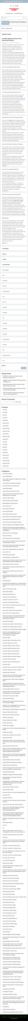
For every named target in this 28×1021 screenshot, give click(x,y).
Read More (4, 243)
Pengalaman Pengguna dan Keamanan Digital (12, 774)
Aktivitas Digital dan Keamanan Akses (11, 485)
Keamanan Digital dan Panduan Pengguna (12, 656)
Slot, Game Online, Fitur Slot (9, 857)
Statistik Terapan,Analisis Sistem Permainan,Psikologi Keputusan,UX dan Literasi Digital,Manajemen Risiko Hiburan (14, 871)
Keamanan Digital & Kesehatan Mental (11, 651)
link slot (4, 286)
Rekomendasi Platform (8, 822)
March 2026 (5, 420)
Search (3, 365)
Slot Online (5, 837)
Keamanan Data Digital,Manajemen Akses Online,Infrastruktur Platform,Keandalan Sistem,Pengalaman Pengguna (12, 634)
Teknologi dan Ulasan (7, 929)
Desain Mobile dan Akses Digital (10, 514)
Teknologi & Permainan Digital (9, 921)
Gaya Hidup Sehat (6, 580)
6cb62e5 (5, 42)
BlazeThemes (15, 1018)
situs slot (5, 307)
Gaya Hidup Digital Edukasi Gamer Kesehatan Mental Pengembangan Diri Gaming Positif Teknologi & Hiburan (14, 577)
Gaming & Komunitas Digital (9, 554)
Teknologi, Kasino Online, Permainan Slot (12, 979)
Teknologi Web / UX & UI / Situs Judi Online (12, 976)
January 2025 (5, 458)
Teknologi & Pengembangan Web (10, 918)
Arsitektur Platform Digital (8, 498)
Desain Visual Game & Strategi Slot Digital (12, 522)
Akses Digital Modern (7, 476)
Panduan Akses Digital (7, 732)
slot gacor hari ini (6, 355)
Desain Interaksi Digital (8, 511)
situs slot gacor (6, 291)
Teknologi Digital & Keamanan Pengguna (11, 934)
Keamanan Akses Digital (8, 621)
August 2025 (5, 439)
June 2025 (5, 444)
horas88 (20, 96)
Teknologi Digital (6, 931)
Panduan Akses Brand (7, 722)
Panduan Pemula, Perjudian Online (10, 765)
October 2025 (5, 433)
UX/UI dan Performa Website (9, 1009)
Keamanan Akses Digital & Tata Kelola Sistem (13, 624)
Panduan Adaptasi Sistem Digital (10, 720)
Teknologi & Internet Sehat (8, 902)
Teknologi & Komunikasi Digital (9, 910)
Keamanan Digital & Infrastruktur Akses (11, 648)
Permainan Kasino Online (8, 789)
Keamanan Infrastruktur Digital (9, 659)
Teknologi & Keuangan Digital (9, 907)
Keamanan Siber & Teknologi (9, 672)
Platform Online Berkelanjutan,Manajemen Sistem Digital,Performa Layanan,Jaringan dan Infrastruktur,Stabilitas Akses (13, 809)
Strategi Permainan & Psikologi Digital (11, 878)
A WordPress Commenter (8, 402)
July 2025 (5, 441)
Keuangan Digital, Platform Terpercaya (11, 689)
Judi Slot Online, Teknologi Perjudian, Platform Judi (14, 605)
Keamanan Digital (6, 637)
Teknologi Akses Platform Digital (10, 923)
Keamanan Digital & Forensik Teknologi (11, 645)
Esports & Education (7, 535)
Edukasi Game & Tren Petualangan (10, 533)
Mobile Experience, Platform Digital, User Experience (14, 709)
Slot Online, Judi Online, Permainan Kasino (12, 848)
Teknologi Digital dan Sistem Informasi (11, 941)
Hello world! (18, 402)
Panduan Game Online (7, 737)
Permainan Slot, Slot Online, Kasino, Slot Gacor (13, 804)
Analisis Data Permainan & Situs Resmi (11, 491)
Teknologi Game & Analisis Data (10, 950)
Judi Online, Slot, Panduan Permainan (11, 602)
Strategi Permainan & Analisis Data (10, 875)
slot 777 (4, 302)
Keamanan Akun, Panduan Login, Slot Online (12, 626)
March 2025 (5, 452)
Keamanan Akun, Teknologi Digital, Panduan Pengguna (14, 629)
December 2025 (6, 428)
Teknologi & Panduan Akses (9, 915)
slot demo (5, 323)
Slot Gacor (5, 280)
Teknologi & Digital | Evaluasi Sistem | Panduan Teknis (14, 897)
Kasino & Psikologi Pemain (8, 607)
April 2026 (5, 417)
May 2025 (5, 447)
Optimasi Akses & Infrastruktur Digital (11, 714)
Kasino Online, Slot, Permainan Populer (11, 613)
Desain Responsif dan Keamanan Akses (11, 519)
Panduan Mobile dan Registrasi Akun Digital (12, 762)
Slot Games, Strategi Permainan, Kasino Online (13, 834)
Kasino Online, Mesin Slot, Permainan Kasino (12, 610)
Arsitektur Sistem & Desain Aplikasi (10, 500)
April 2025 (5, 450)
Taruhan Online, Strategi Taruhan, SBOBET (12, 888)
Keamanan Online (6, 664)
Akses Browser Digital (7, 473)
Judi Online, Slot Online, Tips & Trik (10, 599)
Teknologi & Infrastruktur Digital (9, 899)
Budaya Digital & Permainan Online (10, 503)
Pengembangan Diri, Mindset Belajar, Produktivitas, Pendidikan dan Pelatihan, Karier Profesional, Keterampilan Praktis (14, 783)
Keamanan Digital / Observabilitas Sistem (12, 640)
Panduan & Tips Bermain (8, 717)
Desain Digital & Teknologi (8, 508)
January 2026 (5, 425)
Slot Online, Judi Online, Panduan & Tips (11, 845)
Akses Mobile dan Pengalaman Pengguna (12, 483)
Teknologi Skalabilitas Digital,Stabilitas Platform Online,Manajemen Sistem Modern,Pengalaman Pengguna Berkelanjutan (13, 973)
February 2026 (6, 423)
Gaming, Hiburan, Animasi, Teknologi (11, 564)
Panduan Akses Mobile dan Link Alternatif (12, 735)
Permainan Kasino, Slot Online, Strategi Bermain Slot (14, 792)
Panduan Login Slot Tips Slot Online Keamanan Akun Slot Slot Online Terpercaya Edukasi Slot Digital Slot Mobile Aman (14, 756)
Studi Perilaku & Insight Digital (9, 886)
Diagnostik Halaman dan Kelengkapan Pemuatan (13, 524)
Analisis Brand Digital (7, 488)
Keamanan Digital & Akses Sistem (10, 643)
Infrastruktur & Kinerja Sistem (9, 594)
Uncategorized (6, 1006)
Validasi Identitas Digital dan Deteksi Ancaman (13, 1012)
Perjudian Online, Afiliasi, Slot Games (11, 787)
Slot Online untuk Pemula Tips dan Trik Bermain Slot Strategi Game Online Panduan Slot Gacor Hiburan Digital (14, 841)
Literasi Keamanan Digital (8, 698)
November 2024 (6, 463)
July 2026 (5, 409)
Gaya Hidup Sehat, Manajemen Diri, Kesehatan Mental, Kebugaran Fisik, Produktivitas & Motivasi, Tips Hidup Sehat (14, 585)
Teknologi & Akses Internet (8, 891)
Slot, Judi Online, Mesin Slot (9, 860)
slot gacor (5, 312)
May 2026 (5, 415)
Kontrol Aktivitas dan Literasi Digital (10, 695)
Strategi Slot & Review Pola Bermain (10, 880)
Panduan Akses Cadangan (8, 725)
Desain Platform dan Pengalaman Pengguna (12, 516)
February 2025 (6, 455)
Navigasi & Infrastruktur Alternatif (10, 712)
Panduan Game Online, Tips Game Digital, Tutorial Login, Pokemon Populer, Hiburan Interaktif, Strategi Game (14, 742)
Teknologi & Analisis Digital (9, 894)
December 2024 (6, 460)
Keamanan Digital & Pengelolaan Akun (11, 653)
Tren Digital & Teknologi (8, 991)
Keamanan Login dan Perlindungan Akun (11, 661)
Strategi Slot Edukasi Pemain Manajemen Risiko (13, 883)
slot (3, 275)
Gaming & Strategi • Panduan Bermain (11, 557)
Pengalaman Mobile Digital (8, 772)
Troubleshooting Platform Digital (10, 994)
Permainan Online (6, 795)
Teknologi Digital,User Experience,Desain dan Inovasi (14, 948)
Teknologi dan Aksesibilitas (9, 926)
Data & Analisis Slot (7, 506)
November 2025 (6, 431)
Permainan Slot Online (7, 797)
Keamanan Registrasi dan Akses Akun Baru (12, 669)
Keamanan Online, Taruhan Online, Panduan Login (13, 667)
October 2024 (5, 466)
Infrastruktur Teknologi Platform (10, 597)
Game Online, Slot (6, 552)
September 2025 (6, 436)
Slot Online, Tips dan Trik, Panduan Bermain (12, 855)
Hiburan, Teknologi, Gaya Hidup (9, 589)
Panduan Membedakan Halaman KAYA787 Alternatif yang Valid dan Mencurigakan (13, 1)
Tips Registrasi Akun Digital (9, 989)
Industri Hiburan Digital (8, 591)
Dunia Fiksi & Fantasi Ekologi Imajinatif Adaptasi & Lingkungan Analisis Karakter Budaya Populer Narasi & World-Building (14, 529)
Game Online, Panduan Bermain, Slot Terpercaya (13, 549)
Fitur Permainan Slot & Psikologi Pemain (11, 538)
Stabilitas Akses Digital (8, 863)
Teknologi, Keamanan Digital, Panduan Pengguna (13, 982)
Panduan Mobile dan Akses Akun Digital (11, 759)
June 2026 (5, 412)
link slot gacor (6, 270)
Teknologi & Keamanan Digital (9, 905)
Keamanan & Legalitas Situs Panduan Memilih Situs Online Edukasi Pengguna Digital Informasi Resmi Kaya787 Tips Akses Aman (14, 617)
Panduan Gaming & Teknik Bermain (10, 746)
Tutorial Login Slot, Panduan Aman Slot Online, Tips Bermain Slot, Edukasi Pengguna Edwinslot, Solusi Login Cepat (14, 1003)
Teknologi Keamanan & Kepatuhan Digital (12, 961)
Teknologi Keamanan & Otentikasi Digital (11, 964)
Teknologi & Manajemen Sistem (9, 913)
